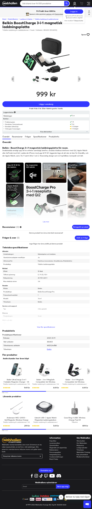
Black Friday (53, 459)
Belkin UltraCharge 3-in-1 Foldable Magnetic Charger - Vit (16, 381)
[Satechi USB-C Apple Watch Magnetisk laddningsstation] (45, 408)
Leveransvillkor (54, 443)
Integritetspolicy (55, 454)
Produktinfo (54, 136)
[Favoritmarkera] (4, 122)
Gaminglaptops (60, 14)
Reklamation (53, 450)
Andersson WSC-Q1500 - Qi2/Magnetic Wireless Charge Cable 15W (16, 420)
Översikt (6, 136)
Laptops (49, 14)
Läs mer (46, 222)
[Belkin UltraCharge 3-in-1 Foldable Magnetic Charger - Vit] (16, 370)
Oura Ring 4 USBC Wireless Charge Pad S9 (74, 419)
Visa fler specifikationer (46, 327)
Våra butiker (81, 441)
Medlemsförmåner (83, 457)
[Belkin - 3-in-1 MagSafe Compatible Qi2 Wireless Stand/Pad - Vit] (45, 370)
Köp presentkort (82, 454)
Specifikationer (39, 136)
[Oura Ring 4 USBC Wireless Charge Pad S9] (74, 408)
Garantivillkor (54, 445)
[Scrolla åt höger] (79, 79)
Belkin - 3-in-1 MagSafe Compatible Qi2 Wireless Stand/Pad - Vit (45, 382)
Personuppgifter (55, 452)
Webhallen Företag (83, 452)
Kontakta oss (46, 470)
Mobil (4, 19)
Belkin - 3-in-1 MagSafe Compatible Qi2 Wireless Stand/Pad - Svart (74, 382)
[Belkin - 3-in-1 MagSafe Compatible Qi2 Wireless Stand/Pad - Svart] (74, 370)
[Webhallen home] (9, 3)
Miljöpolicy (80, 445)
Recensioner (17, 136)
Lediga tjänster (82, 448)
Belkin (49, 349)
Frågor (28, 136)
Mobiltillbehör (13, 19)
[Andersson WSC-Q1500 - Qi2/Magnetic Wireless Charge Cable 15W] (16, 408)
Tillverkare (80, 450)
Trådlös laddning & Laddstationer (46, 19)
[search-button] (66, 3)
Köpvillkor (52, 441)
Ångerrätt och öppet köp (58, 448)
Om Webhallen (82, 443)
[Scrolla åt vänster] (12, 79)
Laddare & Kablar (26, 19)
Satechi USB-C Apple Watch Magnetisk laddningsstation (46, 419)
